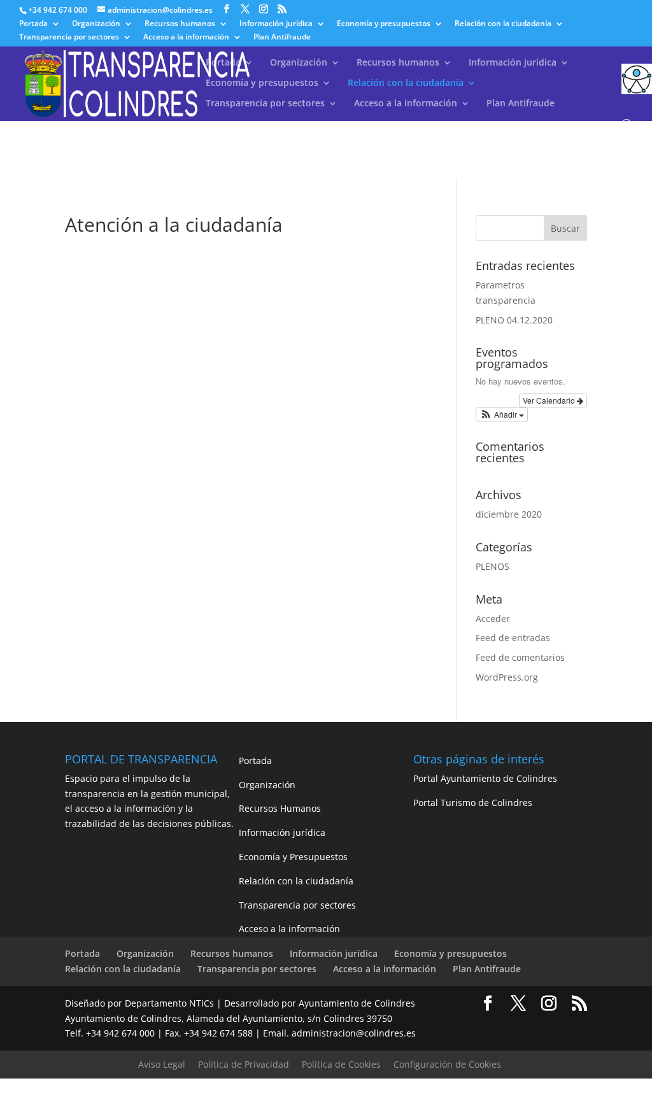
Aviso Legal (161, 1064)
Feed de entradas (513, 638)
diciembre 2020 (509, 514)
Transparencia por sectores (69, 37)
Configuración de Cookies (447, 1064)
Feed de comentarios (520, 657)
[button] (502, 414)
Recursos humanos (180, 24)
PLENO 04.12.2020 (514, 320)
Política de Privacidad (243, 1064)
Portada (33, 24)
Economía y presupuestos (383, 24)
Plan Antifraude (282, 37)
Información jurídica (276, 24)
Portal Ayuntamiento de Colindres (485, 778)
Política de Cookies (341, 1064)
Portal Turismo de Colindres (472, 802)
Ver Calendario (550, 400)
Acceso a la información (186, 37)
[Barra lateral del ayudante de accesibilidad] (636, 79)
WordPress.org (507, 677)
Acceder (493, 618)
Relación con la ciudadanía (503, 24)
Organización (96, 24)
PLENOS (492, 566)
